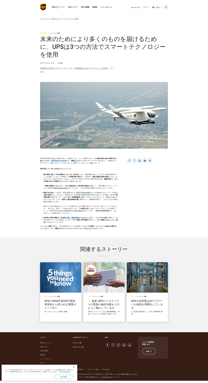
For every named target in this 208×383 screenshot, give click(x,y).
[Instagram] (118, 346)
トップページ (44, 19)
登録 (148, 351)
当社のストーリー (58, 7)
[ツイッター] (113, 346)
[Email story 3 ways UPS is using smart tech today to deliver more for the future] (145, 160)
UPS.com (77, 343)
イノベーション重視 (71, 19)
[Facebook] (107, 346)
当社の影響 (85, 7)
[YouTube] (129, 346)
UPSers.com (78, 347)
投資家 (94, 7)
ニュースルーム (106, 7)
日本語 (157, 7)
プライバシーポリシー (65, 371)
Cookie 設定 (63, 377)
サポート (146, 7)
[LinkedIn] (124, 346)
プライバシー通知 (92, 369)
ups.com (135, 7)
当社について (73, 7)
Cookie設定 (105, 369)
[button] (166, 7)
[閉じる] (74, 367)
